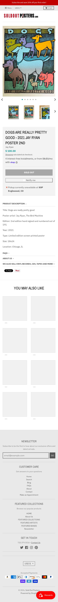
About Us (7, 258)
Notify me (30, 180)
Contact (29, 492)
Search (29, 479)
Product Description (14, 203)
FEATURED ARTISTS (29, 523)
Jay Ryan (9, 147)
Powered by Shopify (29, 593)
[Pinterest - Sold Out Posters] (36, 547)
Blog (29, 482)
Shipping (9, 154)
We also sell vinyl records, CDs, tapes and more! (28, 264)
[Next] (55, 100)
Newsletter (29, 529)
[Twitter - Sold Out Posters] (21, 547)
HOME (29, 513)
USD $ (17, 8)
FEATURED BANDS (29, 526)
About (29, 489)
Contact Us (35, 542)
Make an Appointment (29, 495)
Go (52, 455)
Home (29, 476)
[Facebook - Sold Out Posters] (26, 547)
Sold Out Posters (32, 590)
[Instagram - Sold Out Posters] (31, 547)
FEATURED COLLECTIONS (29, 519)
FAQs (5, 253)
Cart (50, 8)
